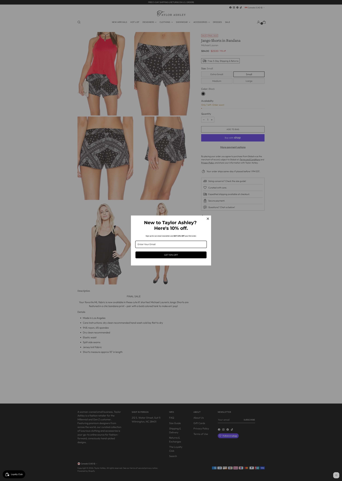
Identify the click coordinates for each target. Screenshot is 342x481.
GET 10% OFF (171, 255)
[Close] (208, 218)
